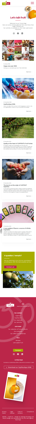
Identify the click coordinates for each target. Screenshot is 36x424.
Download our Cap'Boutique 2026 (19, 367)
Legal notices (12, 412)
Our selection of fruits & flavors (18, 329)
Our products (18, 331)
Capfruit (18, 315)
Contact (18, 350)
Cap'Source (18, 318)
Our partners (18, 322)
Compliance (30, 411)
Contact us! (10, 267)
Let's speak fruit (18, 342)
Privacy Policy (4, 412)
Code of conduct (20, 412)
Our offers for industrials (18, 333)
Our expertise (18, 320)
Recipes (18, 340)
